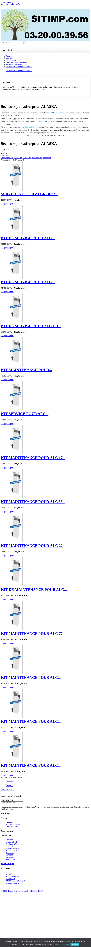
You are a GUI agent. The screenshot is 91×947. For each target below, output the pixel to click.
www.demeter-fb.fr (27, 127)
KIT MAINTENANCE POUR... (26, 370)
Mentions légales (12, 842)
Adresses (9, 872)
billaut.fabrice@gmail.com (58, 112)
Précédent (10, 781)
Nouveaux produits (13, 824)
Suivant (9, 786)
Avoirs (8, 874)
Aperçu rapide (7, 204)
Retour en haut (7, 790)
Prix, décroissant (45, 158)
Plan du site (10, 853)
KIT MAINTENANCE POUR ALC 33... (33, 501)
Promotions (10, 822)
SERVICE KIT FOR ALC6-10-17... (29, 194)
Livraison (9, 840)
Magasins (9, 855)
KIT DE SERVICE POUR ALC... (28, 238)
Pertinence (5, 158)
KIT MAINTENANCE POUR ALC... (31, 677)
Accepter (75, 944)
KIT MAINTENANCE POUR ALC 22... (33, 545)
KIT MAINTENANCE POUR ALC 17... (33, 458)
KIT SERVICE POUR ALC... (24, 414)
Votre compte (7, 863)
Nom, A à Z (14, 158)
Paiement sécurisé (12, 848)
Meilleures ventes (12, 826)
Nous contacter (11, 850)
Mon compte (10, 859)
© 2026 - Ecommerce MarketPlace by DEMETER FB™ (22, 891)
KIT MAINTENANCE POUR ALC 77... (33, 633)
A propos (9, 846)
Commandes (10, 879)
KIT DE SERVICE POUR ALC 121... (31, 326)
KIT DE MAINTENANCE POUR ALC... (34, 589)
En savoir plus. (64, 944)
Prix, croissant (33, 158)
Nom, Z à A (23, 158)
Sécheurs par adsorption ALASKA (19, 71)
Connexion (10, 857)
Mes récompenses (12, 883)
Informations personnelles (15, 881)
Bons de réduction (12, 876)
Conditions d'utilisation (14, 844)
